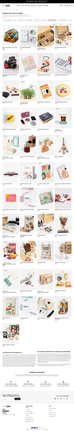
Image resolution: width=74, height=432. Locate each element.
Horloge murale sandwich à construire (9, 129)
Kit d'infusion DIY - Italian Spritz (60, 290)
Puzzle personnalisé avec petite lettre (61, 74)
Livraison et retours (52, 408)
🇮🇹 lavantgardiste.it (29, 417)
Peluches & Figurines (62, 20)
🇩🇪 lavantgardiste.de (29, 419)
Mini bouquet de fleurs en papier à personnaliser (26, 236)
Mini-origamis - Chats (41, 262)
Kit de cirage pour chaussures (25, 129)
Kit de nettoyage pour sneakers (43, 129)
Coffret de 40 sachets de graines (43, 209)
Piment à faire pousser (59, 130)
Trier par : (54, 24)
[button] (27, 6)
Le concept (28, 409)
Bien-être (21, 20)
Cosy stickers (22, 76)
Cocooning (44, 20)
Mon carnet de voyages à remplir (43, 183)
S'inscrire (17, 398)
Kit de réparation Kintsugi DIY (25, 47)
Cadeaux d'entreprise (30, 413)
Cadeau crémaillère (20, 375)
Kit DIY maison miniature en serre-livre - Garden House (62, 318)
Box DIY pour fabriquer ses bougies (9, 236)
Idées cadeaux (6, 9)
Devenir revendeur (29, 411)
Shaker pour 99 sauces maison (60, 262)
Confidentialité (37, 429)
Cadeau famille (39, 375)
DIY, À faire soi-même (52, 20)
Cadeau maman (54, 375)
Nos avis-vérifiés (52, 412)
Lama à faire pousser (23, 103)
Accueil (3, 9)
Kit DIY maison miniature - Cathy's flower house (10, 48)
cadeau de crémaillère (48, 355)
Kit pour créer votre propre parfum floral (27, 156)
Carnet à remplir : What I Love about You (10, 209)
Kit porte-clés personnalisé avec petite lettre (63, 183)
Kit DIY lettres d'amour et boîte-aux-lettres (62, 209)
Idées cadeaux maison (30, 375)
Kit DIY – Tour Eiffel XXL (59, 156)
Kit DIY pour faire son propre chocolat (26, 262)
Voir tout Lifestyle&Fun (7, 20)
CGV (41, 429)
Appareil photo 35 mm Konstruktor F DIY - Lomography (10, 75)
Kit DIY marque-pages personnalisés (43, 74)
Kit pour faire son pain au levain (25, 183)
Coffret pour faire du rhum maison (9, 344)
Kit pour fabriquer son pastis (8, 157)
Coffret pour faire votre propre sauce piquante (9, 264)
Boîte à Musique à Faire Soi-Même (26, 290)
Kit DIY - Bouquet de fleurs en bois (61, 235)
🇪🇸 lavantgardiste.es (29, 421)
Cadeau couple (47, 375)
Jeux (15, 20)
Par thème (10, 9)
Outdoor (70, 20)
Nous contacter (52, 416)
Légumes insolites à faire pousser (43, 157)
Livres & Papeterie (29, 20)
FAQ (50, 410)
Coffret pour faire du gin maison (60, 47)
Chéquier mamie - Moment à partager (27, 209)
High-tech (37, 20)
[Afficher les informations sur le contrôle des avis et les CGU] (14, 414)
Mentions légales (45, 429)
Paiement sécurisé (52, 414)
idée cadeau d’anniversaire (61, 355)
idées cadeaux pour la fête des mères (16, 365)
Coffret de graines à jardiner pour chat (9, 292)
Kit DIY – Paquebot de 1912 (7, 183)
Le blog (27, 415)
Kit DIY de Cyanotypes (41, 235)
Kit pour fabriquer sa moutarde (42, 292)
